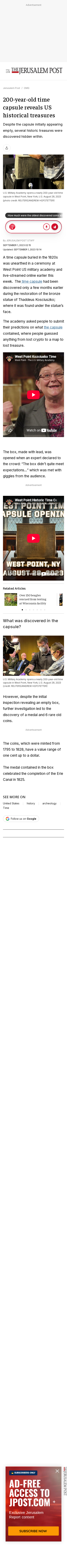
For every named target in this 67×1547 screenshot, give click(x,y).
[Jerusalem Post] (37, 71)
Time (6, 807)
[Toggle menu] (7, 71)
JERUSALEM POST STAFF (20, 240)
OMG (26, 88)
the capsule (53, 327)
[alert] (33, 1504)
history (31, 803)
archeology (49, 803)
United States (11, 803)
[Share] (6, 148)
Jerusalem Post (11, 88)
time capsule (31, 281)
